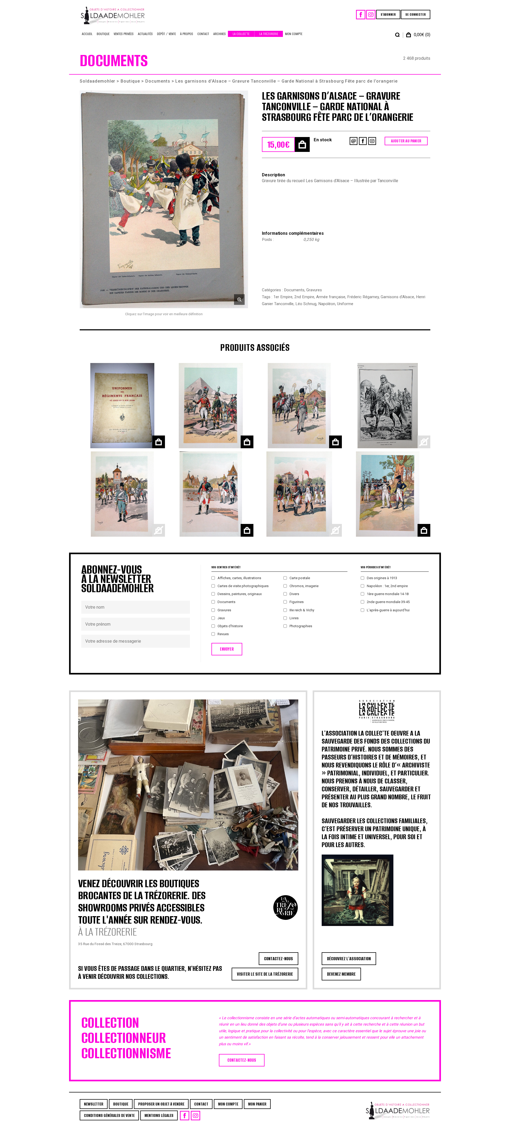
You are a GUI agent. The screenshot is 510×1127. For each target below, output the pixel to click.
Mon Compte (293, 33)
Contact (203, 33)
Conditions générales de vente (109, 1115)
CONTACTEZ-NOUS (278, 958)
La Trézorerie (268, 33)
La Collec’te (241, 33)
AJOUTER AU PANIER (406, 141)
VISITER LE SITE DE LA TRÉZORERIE (265, 974)
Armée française (330, 296)
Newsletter (93, 1104)
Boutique (103, 33)
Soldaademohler (97, 81)
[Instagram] (371, 14)
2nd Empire (304, 296)
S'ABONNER (388, 14)
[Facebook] (361, 14)
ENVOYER (227, 649)
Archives (219, 33)
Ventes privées (124, 33)
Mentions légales (158, 1115)
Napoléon (326, 303)
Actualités (145, 33)
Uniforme (345, 303)
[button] (164, 199)
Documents (157, 81)
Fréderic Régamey (363, 296)
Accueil (87, 33)
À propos (186, 33)
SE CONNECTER (415, 14)
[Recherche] (397, 35)
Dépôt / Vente (166, 33)
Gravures (314, 290)
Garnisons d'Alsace (397, 296)
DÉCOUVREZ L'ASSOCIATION (349, 958)
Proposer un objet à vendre (161, 1104)
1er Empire (282, 296)
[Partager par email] (354, 141)
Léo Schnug (305, 303)
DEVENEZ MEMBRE (341, 974)
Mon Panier (257, 1104)
